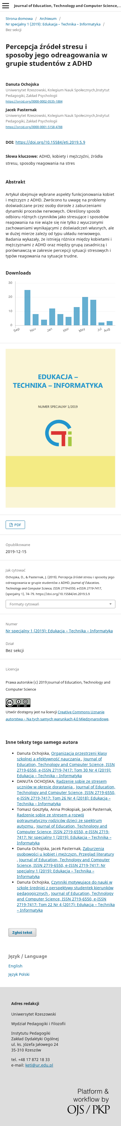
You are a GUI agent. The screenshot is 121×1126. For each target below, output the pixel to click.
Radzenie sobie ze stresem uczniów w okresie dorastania (62, 784)
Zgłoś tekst (22, 932)
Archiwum (48, 18)
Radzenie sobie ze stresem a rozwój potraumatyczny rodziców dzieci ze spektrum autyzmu (59, 820)
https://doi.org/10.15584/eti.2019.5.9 (50, 142)
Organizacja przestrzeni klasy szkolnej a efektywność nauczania (62, 756)
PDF (17, 524)
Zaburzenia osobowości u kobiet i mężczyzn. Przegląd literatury (65, 851)
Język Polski (19, 974)
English (15, 966)
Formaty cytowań (24, 604)
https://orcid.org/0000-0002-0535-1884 (34, 101)
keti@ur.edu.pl (39, 1065)
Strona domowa (19, 18)
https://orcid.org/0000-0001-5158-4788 (34, 127)
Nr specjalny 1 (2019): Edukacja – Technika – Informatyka (53, 24)
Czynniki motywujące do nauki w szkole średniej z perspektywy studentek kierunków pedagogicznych (65, 887)
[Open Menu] (5, 5)
